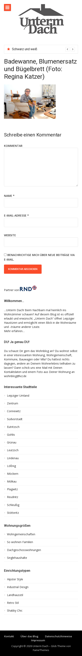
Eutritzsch (13, 427)
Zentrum (12, 403)
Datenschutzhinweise (58, 636)
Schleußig (13, 505)
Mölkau (12, 481)
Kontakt (9, 636)
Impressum (38, 640)
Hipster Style (15, 579)
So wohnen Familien (20, 542)
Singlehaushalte (17, 558)
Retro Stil (13, 603)
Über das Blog (29, 636)
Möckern (12, 474)
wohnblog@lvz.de (15, 376)
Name (9, 196)
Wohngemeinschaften (21, 534)
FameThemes (41, 650)
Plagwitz (12, 489)
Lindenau (13, 458)
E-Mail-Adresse (16, 215)
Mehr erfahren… (14, 331)
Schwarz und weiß (24, 49)
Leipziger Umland (18, 395)
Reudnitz (12, 497)
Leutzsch (13, 450)
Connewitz (13, 411)
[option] (43, 49)
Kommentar (13, 146)
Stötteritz (13, 513)
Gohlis (11, 434)
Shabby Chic (14, 610)
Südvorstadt (14, 419)
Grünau (11, 442)
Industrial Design (17, 587)
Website (10, 235)
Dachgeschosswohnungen (24, 550)
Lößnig (11, 466)
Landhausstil (15, 595)
